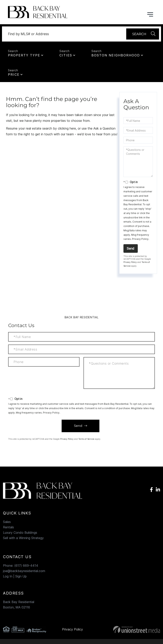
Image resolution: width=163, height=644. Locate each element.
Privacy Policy (140, 238)
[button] (142, 34)
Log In (7, 576)
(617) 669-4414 (26, 565)
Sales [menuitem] (7, 522)
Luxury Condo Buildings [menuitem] (20, 533)
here (73, 128)
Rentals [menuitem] (8, 527)
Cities (65, 55)
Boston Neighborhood (115, 55)
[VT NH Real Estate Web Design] (135, 629)
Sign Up (21, 576)
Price (13, 75)
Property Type (24, 55)
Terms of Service (86, 439)
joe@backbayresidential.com (24, 571)
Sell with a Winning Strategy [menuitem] (23, 538)
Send (130, 248)
